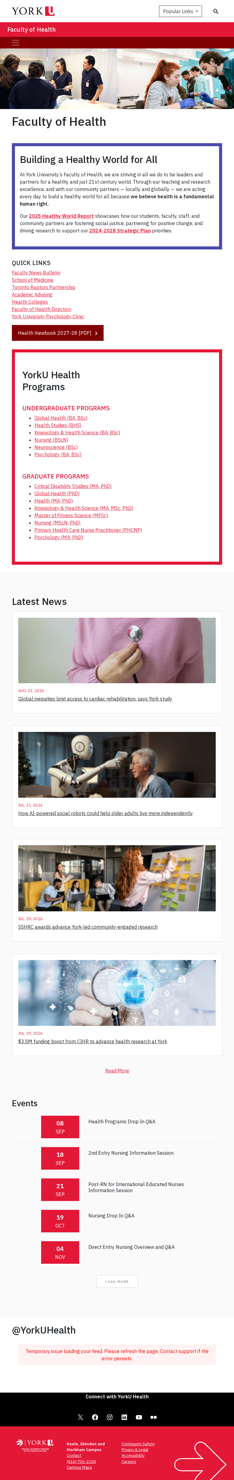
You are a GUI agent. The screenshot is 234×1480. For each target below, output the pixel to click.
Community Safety (138, 1443)
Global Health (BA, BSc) (60, 418)
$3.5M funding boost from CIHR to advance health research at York (92, 1041)
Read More (117, 1071)
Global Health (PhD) (57, 493)
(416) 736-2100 (81, 1461)
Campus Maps (79, 1467)
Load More (117, 1281)
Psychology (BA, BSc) (57, 454)
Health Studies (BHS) (57, 425)
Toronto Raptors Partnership (43, 287)
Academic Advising (32, 294)
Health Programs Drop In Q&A (121, 1121)
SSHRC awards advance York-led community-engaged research (88, 927)
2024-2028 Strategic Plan (120, 231)
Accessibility (133, 1455)
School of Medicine (32, 280)
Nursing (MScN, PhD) (57, 523)
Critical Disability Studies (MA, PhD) (73, 486)
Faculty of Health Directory (42, 309)
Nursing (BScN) (51, 440)
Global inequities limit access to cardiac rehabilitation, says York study (95, 699)
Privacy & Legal (135, 1449)
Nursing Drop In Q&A (111, 1216)
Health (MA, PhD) (53, 501)
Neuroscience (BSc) (56, 447)
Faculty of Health (31, 29)
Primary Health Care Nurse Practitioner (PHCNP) (88, 530)
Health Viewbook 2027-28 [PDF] (55, 333)
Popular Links (178, 11)
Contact (74, 1455)
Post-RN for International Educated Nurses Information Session (136, 1187)
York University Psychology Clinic (48, 316)
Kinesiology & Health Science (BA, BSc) (77, 432)
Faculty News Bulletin (36, 273)
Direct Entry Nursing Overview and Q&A (131, 1247)
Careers (129, 1461)
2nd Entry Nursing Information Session (131, 1153)
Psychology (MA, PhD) (58, 537)
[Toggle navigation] (15, 42)
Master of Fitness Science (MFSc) (71, 515)
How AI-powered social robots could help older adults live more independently (105, 813)
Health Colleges (30, 302)
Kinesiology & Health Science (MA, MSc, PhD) (83, 508)
